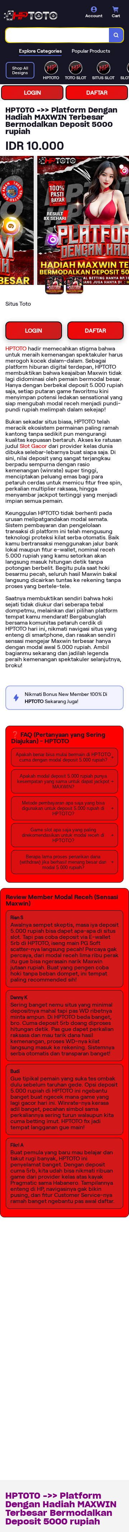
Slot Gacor (33, 446)
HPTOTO (16, 348)
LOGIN (32, 93)
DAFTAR (97, 93)
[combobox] (57, 35)
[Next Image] (123, 221)
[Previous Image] (5, 221)
